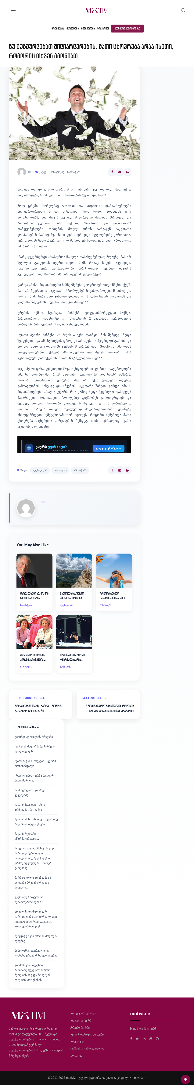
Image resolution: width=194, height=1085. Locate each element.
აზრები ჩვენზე (80, 1027)
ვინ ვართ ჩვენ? (81, 1020)
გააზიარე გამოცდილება (127, 28)
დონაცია (76, 1055)
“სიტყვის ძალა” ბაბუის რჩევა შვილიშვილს (35, 749)
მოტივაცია (58, 28)
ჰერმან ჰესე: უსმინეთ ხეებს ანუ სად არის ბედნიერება (36, 822)
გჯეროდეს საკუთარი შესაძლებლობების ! (72, 596)
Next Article (92, 698)
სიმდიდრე (60, 470)
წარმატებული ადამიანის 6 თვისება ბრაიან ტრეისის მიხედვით (34, 596)
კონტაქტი (77, 1041)
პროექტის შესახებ (82, 1013)
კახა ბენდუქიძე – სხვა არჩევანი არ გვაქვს (30, 807)
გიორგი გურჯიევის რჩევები (34, 736)
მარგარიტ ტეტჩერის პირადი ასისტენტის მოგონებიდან (32, 657)
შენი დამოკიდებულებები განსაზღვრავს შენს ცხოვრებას (36, 953)
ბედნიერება (88, 28)
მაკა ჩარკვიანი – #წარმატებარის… (27, 836)
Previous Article (32, 698)
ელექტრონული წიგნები (87, 1034)
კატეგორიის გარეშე (51, 171)
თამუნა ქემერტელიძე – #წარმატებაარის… (73, 657)
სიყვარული (103, 28)
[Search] (183, 10)
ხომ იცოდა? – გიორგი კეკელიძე (30, 792)
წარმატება (72, 28)
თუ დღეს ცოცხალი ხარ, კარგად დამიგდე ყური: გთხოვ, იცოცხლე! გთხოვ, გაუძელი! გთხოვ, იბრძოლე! (36, 919)
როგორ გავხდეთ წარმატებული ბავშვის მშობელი (112, 596)
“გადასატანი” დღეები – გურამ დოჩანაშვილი (35, 763)
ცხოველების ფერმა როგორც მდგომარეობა (35, 778)
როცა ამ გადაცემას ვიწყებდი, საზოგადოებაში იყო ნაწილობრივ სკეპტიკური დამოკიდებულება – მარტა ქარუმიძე (35, 858)
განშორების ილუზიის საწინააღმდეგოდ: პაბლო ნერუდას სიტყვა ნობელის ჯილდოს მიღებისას (33, 972)
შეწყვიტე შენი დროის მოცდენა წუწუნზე (36, 938)
